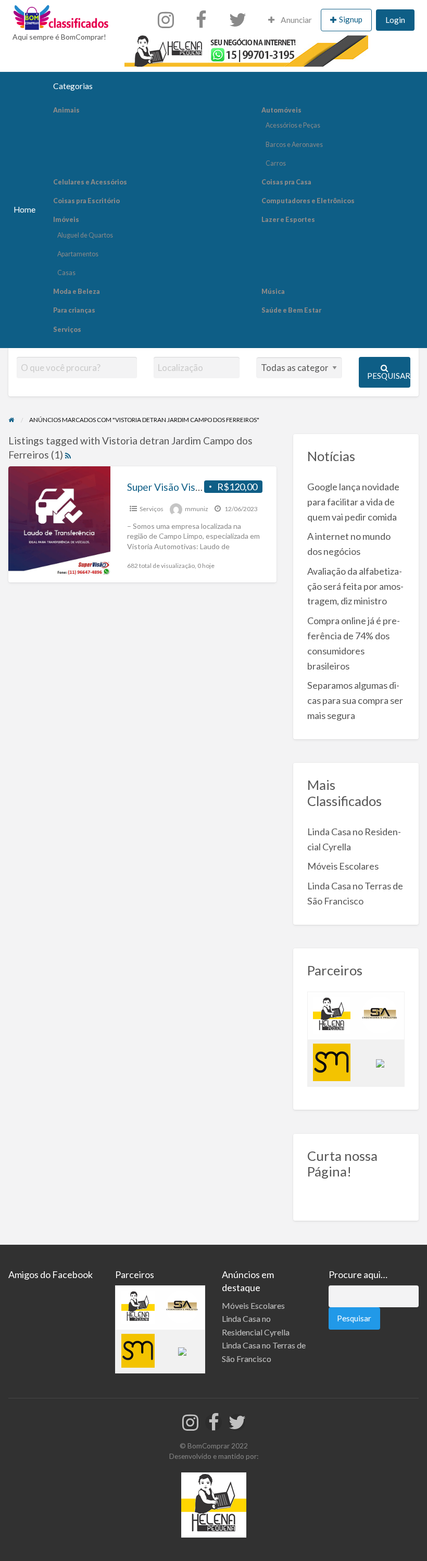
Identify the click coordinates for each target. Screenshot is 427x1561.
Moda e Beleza (76, 291)
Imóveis (66, 220)
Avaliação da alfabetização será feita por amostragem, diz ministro (355, 586)
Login (395, 19)
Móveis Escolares (343, 866)
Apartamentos (77, 254)
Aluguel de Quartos (85, 235)
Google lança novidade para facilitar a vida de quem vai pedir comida (353, 502)
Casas (66, 273)
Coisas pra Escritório (86, 201)
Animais (66, 110)
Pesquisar (388, 375)
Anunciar (295, 19)
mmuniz (196, 509)
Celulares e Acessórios (90, 182)
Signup (350, 19)
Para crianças (74, 310)
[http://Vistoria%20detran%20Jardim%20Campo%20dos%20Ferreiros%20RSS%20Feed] (68, 455)
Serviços (67, 329)
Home (24, 209)
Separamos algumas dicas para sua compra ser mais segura (355, 700)
